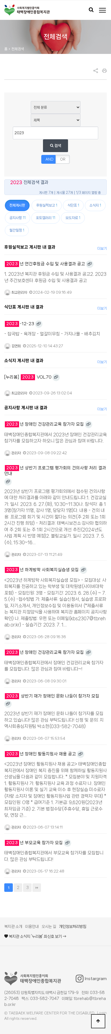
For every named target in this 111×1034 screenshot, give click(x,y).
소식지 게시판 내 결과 (24, 360)
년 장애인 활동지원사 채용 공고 (41, 754)
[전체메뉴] (102, 10)
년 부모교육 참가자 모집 (34, 842)
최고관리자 (19, 292)
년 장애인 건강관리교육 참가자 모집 (45, 424)
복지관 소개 (13, 926)
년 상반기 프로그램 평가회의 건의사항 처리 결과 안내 (55, 471)
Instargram (96, 978)
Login (102, 1013)
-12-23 (20, 323)
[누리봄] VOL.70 (28, 377)
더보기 (102, 248)
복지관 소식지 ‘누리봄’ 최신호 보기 (35, 936)
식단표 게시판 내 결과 (24, 307)
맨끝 (36, 887)
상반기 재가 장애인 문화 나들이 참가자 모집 (52, 696)
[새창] (89, 264)
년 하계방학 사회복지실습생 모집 (42, 570)
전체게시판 (17, 205)
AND (50, 159)
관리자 (16, 453)
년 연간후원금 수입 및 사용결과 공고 (45, 264)
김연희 (16, 346)
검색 (57, 146)
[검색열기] (91, 10)
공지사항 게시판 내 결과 (26, 407)
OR (62, 159)
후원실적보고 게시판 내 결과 (30, 247)
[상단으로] (98, 1021)
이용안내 (32, 926)
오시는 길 (49, 926)
